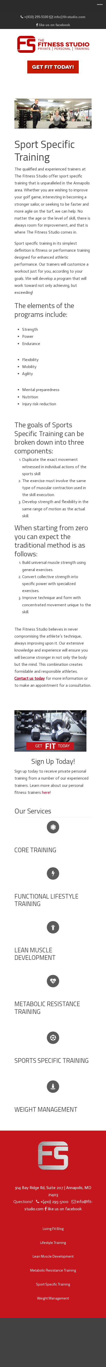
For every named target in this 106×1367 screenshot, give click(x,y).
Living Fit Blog (53, 1228)
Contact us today (29, 678)
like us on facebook (54, 25)
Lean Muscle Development (53, 1256)
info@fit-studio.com (69, 17)
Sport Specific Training (53, 1284)
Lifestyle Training (53, 1242)
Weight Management (53, 1298)
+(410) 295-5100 (36, 17)
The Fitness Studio (53, 43)
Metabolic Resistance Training (53, 1270)
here (46, 792)
